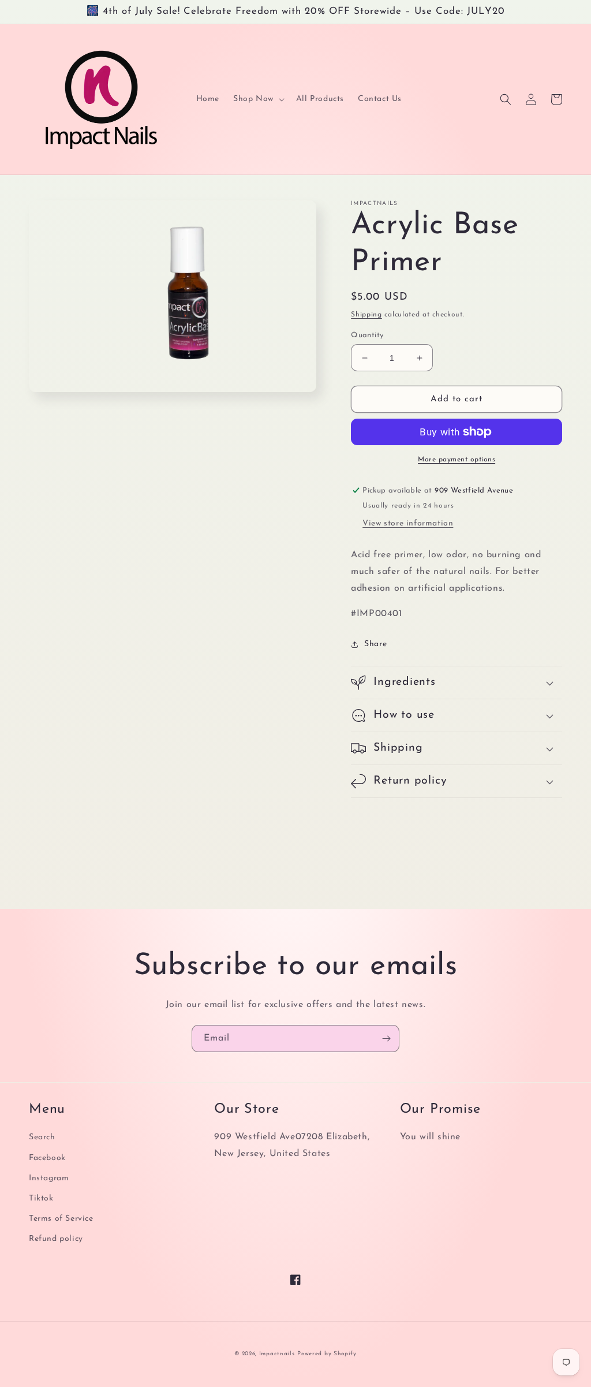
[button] (257, 99)
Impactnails (277, 1354)
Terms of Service (61, 1218)
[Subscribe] (386, 1038)
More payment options (456, 459)
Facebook (47, 1158)
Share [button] (375, 644)
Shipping (366, 314)
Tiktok (41, 1198)
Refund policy (56, 1239)
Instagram (49, 1178)
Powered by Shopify (327, 1354)
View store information (407, 523)
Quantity (367, 335)
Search (42, 1137)
